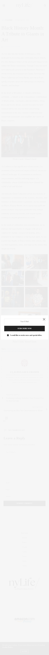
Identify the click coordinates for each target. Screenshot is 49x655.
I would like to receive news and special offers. (26, 335)
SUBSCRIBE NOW (25, 328)
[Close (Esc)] (44, 319)
